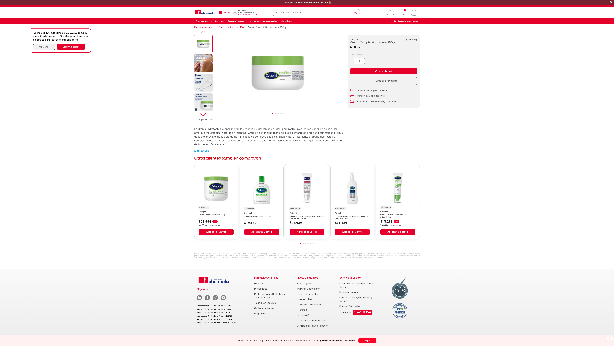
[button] (390, 12)
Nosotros (258, 283)
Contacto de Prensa (264, 308)
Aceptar (367, 340)
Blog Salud (259, 313)
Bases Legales (304, 283)
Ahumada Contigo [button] (204, 21)
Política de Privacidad (307, 294)
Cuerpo (222, 27)
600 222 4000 (364, 312)
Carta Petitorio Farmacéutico (311, 320)
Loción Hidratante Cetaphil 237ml (257, 216)
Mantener (44, 46)
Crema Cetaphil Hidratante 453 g (212, 215)
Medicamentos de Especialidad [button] (263, 21)
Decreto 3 (302, 310)
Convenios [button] (219, 21)
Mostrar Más (201, 150)
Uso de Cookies (304, 299)
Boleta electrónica (348, 292)
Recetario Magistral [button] (236, 21)
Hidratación (237, 27)
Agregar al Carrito (216, 232)
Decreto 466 (303, 315)
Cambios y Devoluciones (309, 304)
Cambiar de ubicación (246, 14)
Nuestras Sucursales (349, 306)
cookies (351, 340)
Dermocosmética (204, 27)
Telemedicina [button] (286, 21)
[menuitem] (406, 21)
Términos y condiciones (309, 289)
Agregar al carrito (384, 71)
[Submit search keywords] (355, 12)
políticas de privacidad (331, 340)
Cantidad (356, 54)
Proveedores (260, 289)
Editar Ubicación (71, 46)
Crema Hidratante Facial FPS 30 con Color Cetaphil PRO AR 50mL (307, 217)
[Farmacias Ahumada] (204, 12)
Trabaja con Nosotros (265, 303)
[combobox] (316, 12)
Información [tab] (206, 119)
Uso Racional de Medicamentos (313, 326)
